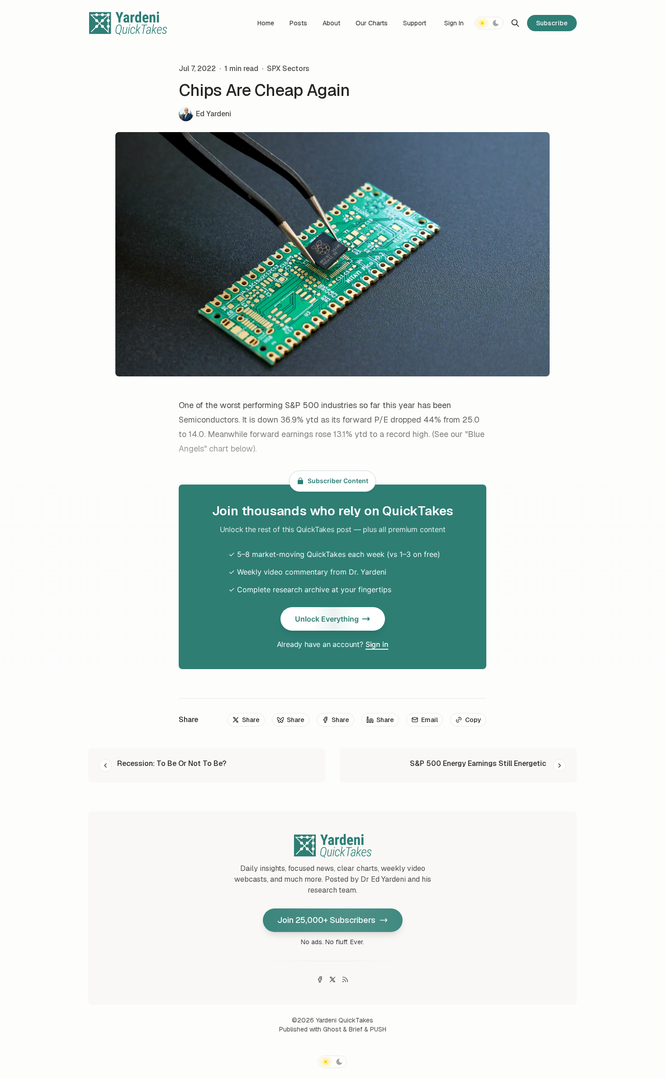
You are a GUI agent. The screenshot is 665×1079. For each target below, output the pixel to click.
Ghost (332, 1029)
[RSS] (345, 979)
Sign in (377, 644)
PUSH (378, 1029)
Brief (355, 1029)
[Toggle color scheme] (489, 23)
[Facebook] (319, 979)
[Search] (515, 23)
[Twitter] (332, 979)
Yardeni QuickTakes (344, 1020)
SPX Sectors (288, 68)
